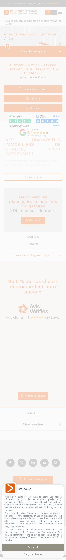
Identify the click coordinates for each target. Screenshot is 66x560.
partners (22, 497)
